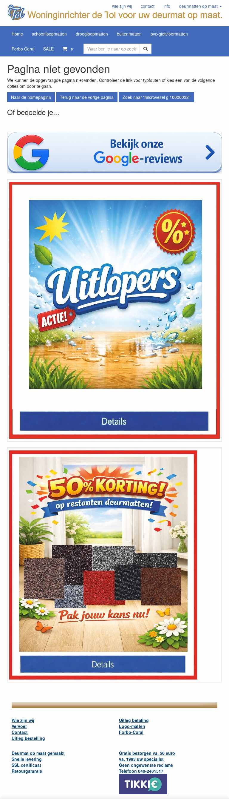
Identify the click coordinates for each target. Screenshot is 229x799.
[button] (200, 6)
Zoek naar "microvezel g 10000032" (156, 97)
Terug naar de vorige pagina (87, 97)
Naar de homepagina (31, 97)
